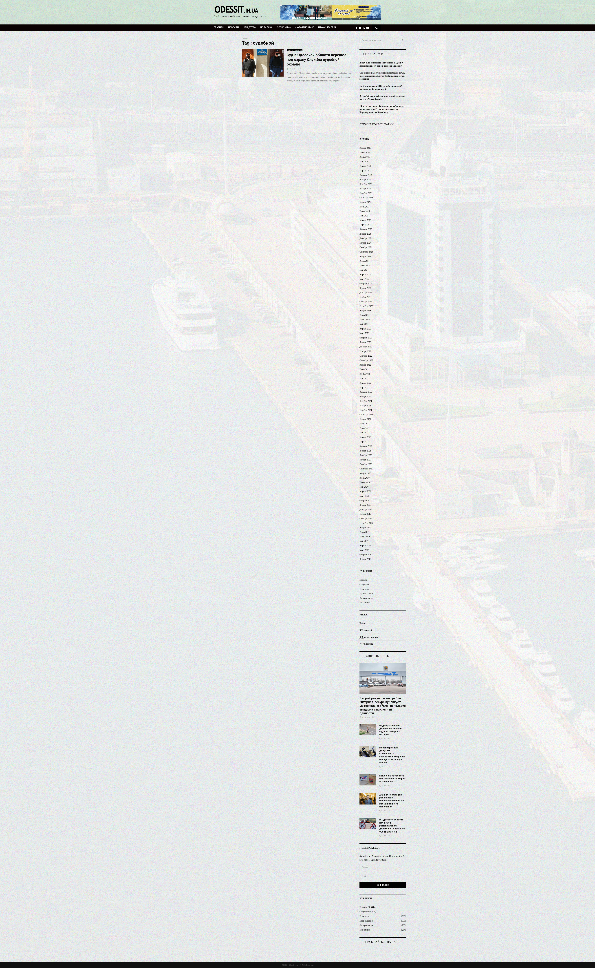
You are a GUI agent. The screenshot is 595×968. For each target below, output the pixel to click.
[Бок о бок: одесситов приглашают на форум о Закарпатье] (367, 779)
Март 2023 (364, 333)
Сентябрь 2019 (366, 522)
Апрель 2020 (365, 491)
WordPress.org (366, 643)
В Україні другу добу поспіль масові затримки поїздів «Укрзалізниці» (382, 97)
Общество (249, 27)
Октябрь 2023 (365, 301)
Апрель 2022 (365, 382)
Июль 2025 (364, 206)
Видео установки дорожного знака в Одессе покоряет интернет (390, 730)
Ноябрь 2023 (365, 296)
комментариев (369, 637)
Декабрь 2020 (365, 455)
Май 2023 (363, 324)
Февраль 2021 (365, 446)
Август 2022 (365, 364)
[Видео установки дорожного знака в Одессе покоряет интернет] (367, 729)
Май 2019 (363, 540)
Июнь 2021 (364, 428)
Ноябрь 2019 (365, 513)
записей (365, 630)
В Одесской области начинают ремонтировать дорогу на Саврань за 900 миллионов (392, 825)
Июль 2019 (364, 531)
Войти (362, 623)
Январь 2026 (365, 179)
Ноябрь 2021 (365, 405)
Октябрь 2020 (365, 464)
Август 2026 (365, 147)
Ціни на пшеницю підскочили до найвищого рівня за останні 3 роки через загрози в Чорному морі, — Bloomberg (381, 109)
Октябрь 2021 (365, 409)
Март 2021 (364, 441)
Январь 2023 (365, 342)
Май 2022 (363, 378)
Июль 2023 (364, 315)
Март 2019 (364, 550)
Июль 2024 (364, 260)
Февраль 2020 (365, 500)
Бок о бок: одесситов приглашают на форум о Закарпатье (392, 778)
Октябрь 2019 (365, 518)
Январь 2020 (365, 504)
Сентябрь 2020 (366, 468)
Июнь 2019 (364, 536)
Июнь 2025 (364, 211)
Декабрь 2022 (365, 346)
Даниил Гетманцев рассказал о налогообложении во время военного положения (391, 800)
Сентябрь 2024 (366, 251)
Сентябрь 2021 (366, 414)
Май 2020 (363, 486)
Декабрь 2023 (365, 292)
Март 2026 (364, 170)
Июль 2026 (364, 152)
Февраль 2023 (365, 337)
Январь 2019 (365, 559)
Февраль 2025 (365, 229)
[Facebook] (357, 28)
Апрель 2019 (365, 545)
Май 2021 (363, 432)
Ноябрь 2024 (365, 242)
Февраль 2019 (365, 554)
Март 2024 (364, 278)
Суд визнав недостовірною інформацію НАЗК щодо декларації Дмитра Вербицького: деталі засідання (382, 75)
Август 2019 (365, 527)
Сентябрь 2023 (366, 306)
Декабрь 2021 (365, 400)
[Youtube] (361, 28)
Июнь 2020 (364, 482)
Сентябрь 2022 (366, 360)
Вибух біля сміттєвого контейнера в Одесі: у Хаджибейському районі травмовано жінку (381, 64)
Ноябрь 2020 (365, 459)
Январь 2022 (365, 396)
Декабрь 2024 (365, 238)
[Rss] (364, 28)
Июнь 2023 (364, 319)
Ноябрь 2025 (365, 188)
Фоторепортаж (304, 27)
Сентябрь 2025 (366, 197)
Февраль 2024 (365, 283)
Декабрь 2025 (365, 184)
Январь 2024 (365, 287)
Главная (219, 27)
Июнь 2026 (364, 156)
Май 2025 (363, 215)
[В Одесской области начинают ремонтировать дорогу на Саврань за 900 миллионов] (367, 823)
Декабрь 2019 (365, 509)
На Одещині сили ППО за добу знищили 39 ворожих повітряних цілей (380, 87)
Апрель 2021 (365, 437)
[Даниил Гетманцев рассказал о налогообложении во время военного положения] (367, 798)
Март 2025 (364, 224)
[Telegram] (368, 28)
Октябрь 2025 (365, 193)
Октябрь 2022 (365, 355)
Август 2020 (365, 473)
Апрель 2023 (365, 328)
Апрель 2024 (365, 274)
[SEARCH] (402, 40)
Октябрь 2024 (365, 247)
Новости (233, 27)
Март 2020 (364, 495)
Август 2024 (365, 256)
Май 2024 (363, 269)
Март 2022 (364, 387)
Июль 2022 (364, 369)
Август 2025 (365, 202)
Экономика (284, 27)
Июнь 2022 (364, 373)
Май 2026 (363, 161)
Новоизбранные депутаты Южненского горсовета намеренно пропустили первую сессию (392, 755)
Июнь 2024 (364, 265)
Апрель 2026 (365, 165)
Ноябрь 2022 (365, 351)
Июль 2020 (364, 477)
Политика (266, 27)
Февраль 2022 (365, 391)
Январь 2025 (365, 233)
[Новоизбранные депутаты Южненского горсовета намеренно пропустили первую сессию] (367, 751)
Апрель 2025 (365, 220)
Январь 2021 (365, 450)
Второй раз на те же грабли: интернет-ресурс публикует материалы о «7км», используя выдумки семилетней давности (382, 705)
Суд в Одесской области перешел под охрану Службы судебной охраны (316, 59)
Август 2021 (365, 418)
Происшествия (327, 27)
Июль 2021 (364, 423)
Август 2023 (365, 310)
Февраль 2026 (365, 174)
